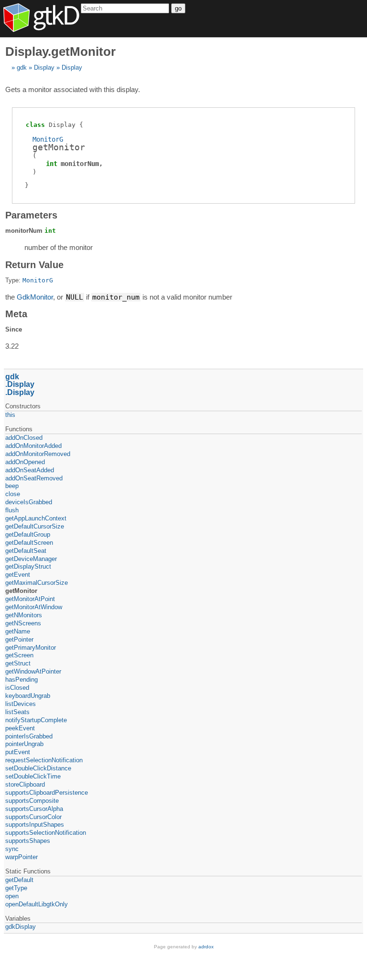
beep (12, 485)
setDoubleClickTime (33, 776)
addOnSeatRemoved (34, 478)
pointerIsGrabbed (29, 736)
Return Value (34, 265)
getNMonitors (23, 615)
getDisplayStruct (28, 566)
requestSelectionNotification (44, 760)
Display (44, 67)
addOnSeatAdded (29, 470)
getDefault (19, 879)
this (10, 414)
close (12, 494)
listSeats (17, 712)
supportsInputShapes (34, 824)
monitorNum (80, 163)
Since (13, 329)
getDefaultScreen (29, 542)
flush (12, 510)
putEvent (17, 752)
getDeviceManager (31, 558)
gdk (22, 67)
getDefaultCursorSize (34, 526)
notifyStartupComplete (36, 720)
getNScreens (23, 623)
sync (12, 848)
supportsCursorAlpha (34, 808)
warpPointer (21, 857)
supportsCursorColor (33, 816)
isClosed (17, 687)
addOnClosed (24, 437)
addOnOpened (25, 462)
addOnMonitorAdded (33, 445)
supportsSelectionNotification (45, 832)
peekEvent (20, 728)
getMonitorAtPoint (30, 598)
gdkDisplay (20, 926)
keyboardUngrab (27, 695)
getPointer (19, 639)
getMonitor (21, 590)
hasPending (21, 679)
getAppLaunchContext (35, 518)
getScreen (19, 655)
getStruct (18, 663)
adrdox (206, 946)
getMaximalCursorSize (36, 582)
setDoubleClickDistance (38, 768)
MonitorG (47, 139)
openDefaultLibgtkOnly (36, 904)
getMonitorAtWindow (33, 607)
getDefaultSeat (25, 550)
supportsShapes (27, 840)
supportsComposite (32, 800)
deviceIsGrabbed (28, 502)
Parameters (31, 215)
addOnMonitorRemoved (37, 453)
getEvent (17, 574)
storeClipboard (25, 784)
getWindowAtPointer (33, 671)
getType (16, 888)
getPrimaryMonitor (30, 647)
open (12, 896)
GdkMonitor (35, 297)
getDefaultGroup (27, 534)
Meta (16, 314)
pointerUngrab (24, 743)
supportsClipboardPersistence (46, 792)
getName (17, 631)
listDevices (20, 703)
